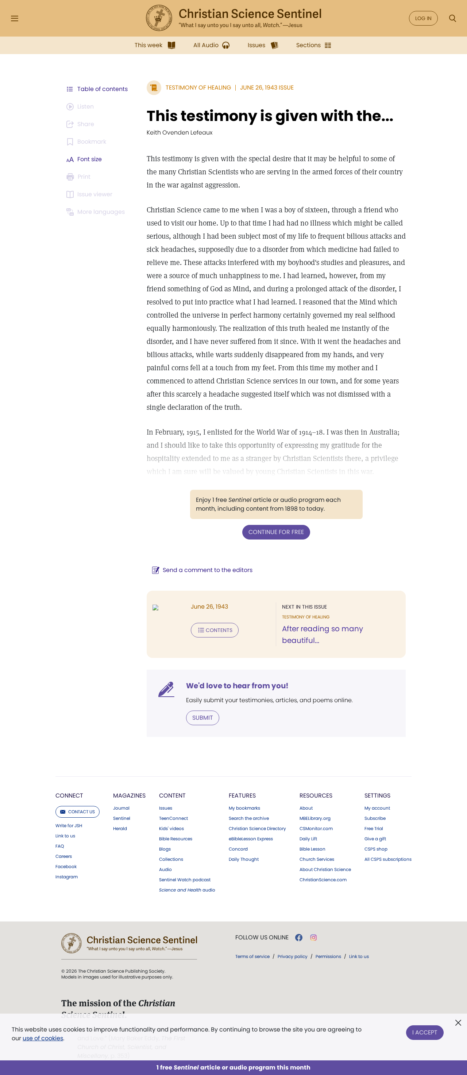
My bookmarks (244, 808)
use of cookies (43, 1038)
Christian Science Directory (257, 828)
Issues (165, 808)
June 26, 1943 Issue (267, 87)
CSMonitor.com (316, 828)
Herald (120, 828)
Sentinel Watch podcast (185, 880)
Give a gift (375, 839)
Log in (423, 18)
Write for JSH (68, 826)
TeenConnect (173, 818)
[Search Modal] (452, 18)
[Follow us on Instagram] (313, 937)
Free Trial (373, 828)
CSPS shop (375, 849)
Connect (69, 795)
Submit (202, 717)
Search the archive (249, 818)
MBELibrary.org (315, 818)
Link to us (65, 836)
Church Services (317, 859)
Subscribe (375, 818)
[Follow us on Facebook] (298, 937)
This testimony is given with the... (270, 116)
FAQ (59, 846)
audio (187, 890)
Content (172, 795)
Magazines (129, 795)
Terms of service (252, 956)
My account (377, 808)
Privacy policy (293, 956)
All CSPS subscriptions (388, 859)
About (306, 808)
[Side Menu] (14, 18)
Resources (316, 795)
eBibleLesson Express (251, 839)
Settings (377, 795)
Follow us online (262, 937)
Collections (171, 859)
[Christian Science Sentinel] (233, 18)
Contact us (81, 812)
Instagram (66, 877)
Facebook (66, 866)
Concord (238, 849)
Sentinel (121, 818)
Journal (121, 808)
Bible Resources (175, 839)
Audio (165, 869)
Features (242, 795)
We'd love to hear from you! (237, 685)
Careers (63, 856)
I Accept (424, 1032)
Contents (219, 630)
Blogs (165, 849)
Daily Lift (308, 839)
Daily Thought (244, 859)
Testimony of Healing (198, 87)
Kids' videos (171, 828)
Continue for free (276, 532)
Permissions (328, 956)
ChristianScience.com (323, 880)
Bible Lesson (312, 849)
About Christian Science (325, 869)
